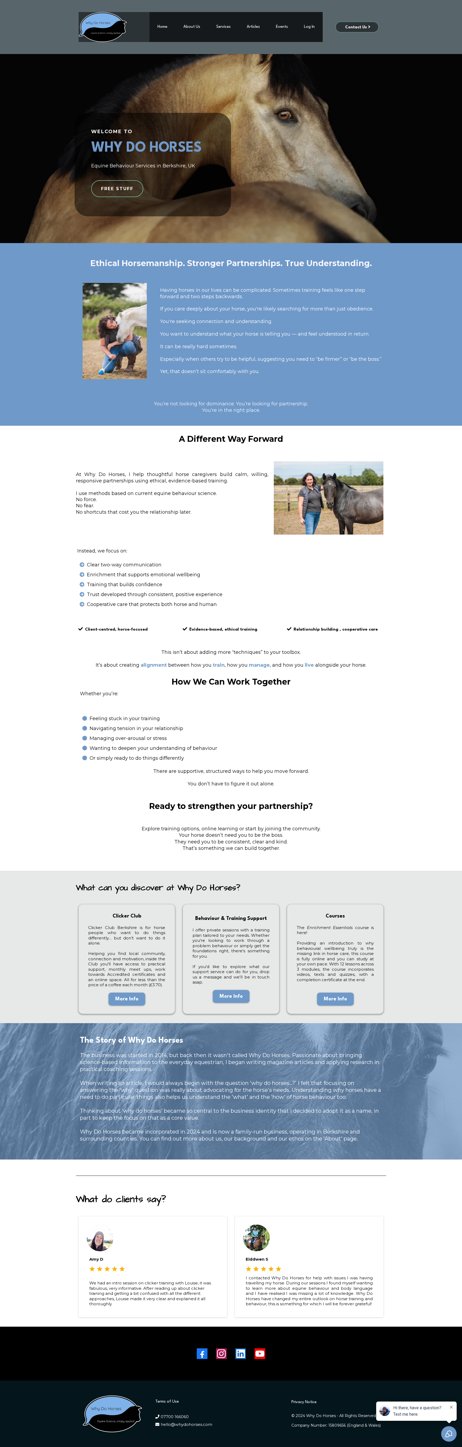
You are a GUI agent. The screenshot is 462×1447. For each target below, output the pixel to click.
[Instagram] (221, 1353)
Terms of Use (167, 1402)
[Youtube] (260, 1353)
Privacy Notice (304, 1402)
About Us (191, 27)
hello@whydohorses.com (186, 1424)
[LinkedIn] (240, 1353)
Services (223, 27)
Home (162, 27)
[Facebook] (202, 1353)
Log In (309, 27)
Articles (253, 27)
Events (282, 27)
